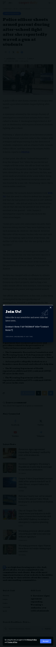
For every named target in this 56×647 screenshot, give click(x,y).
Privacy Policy (32, 640)
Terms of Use (12, 642)
